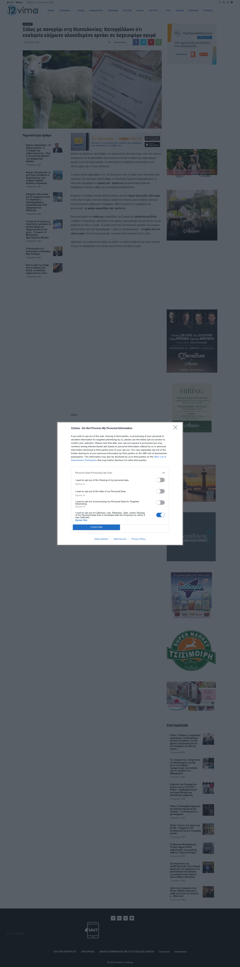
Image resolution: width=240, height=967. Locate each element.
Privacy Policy (138, 539)
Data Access (120, 539)
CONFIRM (96, 527)
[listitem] (120, 473)
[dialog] (120, 483)
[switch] (160, 480)
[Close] (176, 428)
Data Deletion (102, 539)
